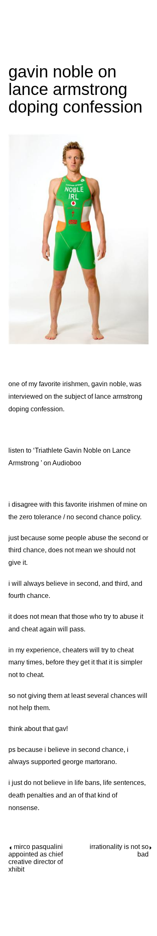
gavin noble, (109, 383)
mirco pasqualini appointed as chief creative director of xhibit (35, 858)
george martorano (88, 761)
